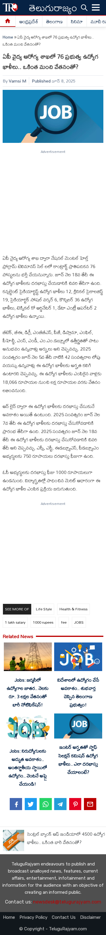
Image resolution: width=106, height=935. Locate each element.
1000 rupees (43, 622)
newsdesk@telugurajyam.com (67, 902)
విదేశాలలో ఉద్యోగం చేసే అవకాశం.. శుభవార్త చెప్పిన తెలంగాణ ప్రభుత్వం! (78, 692)
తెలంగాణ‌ (54, 21)
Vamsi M (17, 81)
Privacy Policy (33, 917)
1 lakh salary (15, 622)
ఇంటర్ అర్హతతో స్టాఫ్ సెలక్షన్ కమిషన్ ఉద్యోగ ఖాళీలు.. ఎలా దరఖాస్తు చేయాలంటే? (78, 759)
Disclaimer (90, 917)
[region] (52, 200)
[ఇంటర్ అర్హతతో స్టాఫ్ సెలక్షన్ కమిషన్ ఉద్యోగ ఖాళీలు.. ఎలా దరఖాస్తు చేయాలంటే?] (78, 727)
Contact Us (64, 917)
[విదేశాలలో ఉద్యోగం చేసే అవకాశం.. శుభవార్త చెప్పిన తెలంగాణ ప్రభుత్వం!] (78, 658)
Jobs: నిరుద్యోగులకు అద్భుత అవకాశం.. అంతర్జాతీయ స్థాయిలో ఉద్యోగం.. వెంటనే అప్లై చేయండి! (27, 767)
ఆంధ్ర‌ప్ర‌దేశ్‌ (28, 21)
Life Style (44, 609)
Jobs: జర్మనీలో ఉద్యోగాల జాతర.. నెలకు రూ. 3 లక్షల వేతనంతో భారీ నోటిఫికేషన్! (28, 692)
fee (64, 622)
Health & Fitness (73, 609)
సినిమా (77, 21)
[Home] (8, 21)
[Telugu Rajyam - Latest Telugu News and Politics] (10, 7)
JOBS (79, 622)
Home (8, 37)
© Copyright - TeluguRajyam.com (53, 928)
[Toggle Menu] (96, 8)
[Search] (84, 7)
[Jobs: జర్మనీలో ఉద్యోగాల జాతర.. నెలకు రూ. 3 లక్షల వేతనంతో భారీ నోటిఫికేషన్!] (28, 658)
